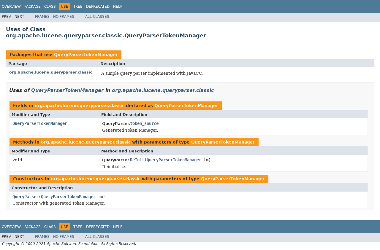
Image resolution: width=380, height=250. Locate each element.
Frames (42, 17)
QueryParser (25, 196)
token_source (144, 123)
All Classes (97, 17)
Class (50, 6)
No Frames (63, 17)
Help (117, 6)
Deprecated (98, 6)
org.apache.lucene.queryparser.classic (50, 72)
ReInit (137, 159)
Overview (11, 6)
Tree (78, 6)
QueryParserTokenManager (86, 54)
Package (32, 6)
